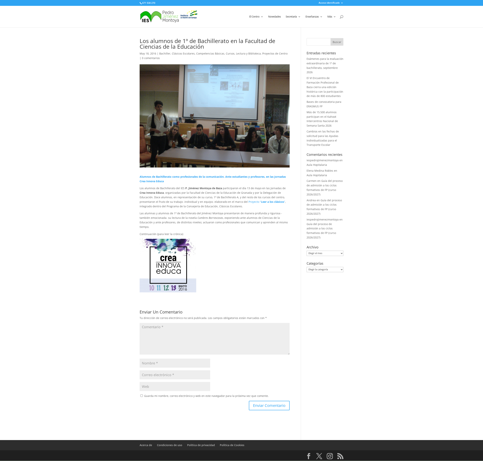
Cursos (230, 53)
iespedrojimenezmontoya (323, 160)
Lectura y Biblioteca (248, 53)
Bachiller (164, 53)
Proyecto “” (266, 202)
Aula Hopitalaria (317, 165)
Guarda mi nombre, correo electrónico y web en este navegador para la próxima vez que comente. (206, 396)
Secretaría (291, 16)
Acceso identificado (329, 3)
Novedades (274, 16)
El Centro (254, 16)
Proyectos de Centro (275, 53)
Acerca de (146, 445)
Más (329, 16)
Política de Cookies (232, 445)
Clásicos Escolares (183, 53)
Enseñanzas (312, 16)
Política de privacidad (201, 445)
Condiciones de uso (169, 445)
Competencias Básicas (210, 53)
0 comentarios (151, 58)
